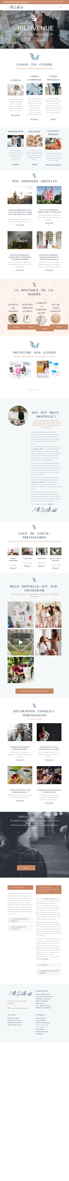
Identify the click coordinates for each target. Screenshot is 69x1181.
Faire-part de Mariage (49, 899)
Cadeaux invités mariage (43, 1022)
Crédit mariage (40, 1029)
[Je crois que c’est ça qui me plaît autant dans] (21, 670)
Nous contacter (40, 1003)
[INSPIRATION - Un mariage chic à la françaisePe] (48, 642)
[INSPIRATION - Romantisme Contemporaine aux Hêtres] (21, 642)
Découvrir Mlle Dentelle (42, 994)
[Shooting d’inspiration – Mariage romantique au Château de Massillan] (49, 240)
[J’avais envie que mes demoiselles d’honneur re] (48, 615)
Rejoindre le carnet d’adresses (44, 996)
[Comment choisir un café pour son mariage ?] (20, 775)
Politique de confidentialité (43, 1007)
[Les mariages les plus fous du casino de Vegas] (49, 775)
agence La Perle (38, 449)
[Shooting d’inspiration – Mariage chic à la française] (49, 195)
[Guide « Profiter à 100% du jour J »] (20, 369)
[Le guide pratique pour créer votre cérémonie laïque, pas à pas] (48, 373)
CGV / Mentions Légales (43, 1005)
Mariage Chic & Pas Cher (15, 1022)
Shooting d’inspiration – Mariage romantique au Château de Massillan (49, 257)
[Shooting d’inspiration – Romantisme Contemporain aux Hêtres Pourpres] (20, 240)
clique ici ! (51, 504)
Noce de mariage (40, 1018)
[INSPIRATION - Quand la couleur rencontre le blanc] (21, 615)
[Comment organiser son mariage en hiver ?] (20, 732)
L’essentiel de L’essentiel (14, 1020)
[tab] (20, 887)
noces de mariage (43, 959)
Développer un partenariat (43, 998)
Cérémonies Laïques (13, 1018)
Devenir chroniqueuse (42, 1001)
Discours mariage (41, 1020)
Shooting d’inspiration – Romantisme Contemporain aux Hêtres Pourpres (20, 257)
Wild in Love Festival (38, 482)
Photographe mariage (42, 1031)
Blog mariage (39, 1034)
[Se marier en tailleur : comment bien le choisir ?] (49, 732)
